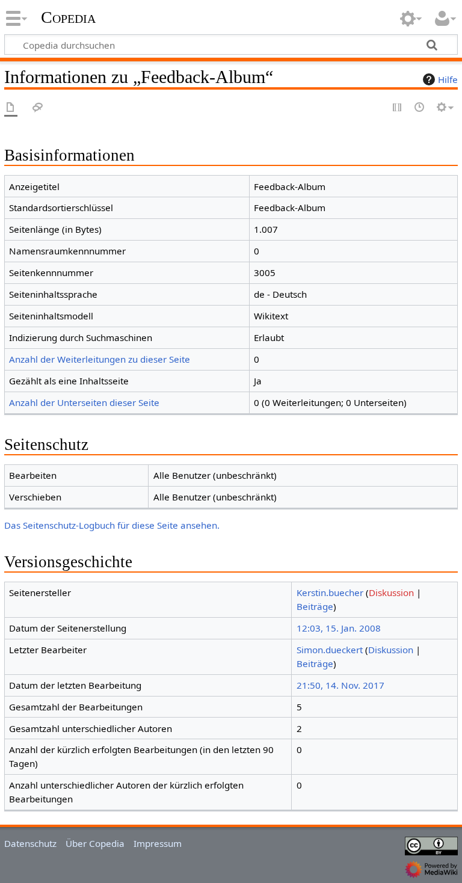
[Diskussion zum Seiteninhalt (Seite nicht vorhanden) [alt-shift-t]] (38, 108)
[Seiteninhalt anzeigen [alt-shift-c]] (10, 108)
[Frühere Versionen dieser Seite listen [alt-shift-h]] (420, 108)
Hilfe (448, 79)
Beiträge (315, 606)
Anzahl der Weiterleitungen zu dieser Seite (99, 359)
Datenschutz (30, 843)
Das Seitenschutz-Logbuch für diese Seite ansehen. (112, 525)
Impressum (158, 843)
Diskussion (391, 592)
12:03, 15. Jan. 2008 (339, 628)
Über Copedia (95, 843)
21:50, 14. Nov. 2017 (340, 685)
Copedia (68, 17)
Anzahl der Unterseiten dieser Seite (84, 402)
